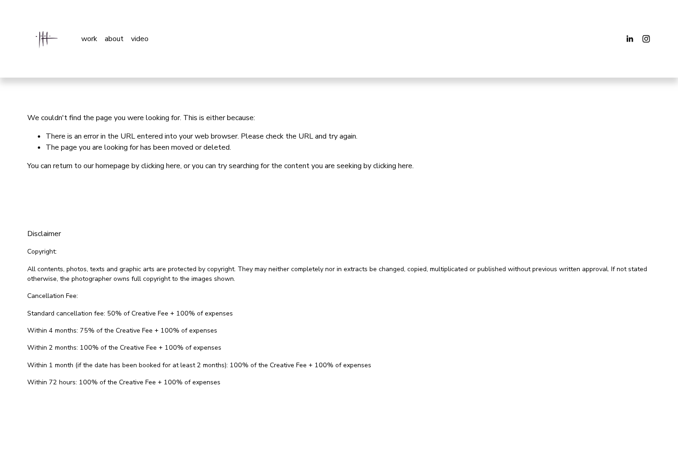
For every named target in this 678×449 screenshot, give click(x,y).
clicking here (160, 166)
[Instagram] (646, 38)
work (89, 39)
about (114, 39)
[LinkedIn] (629, 38)
